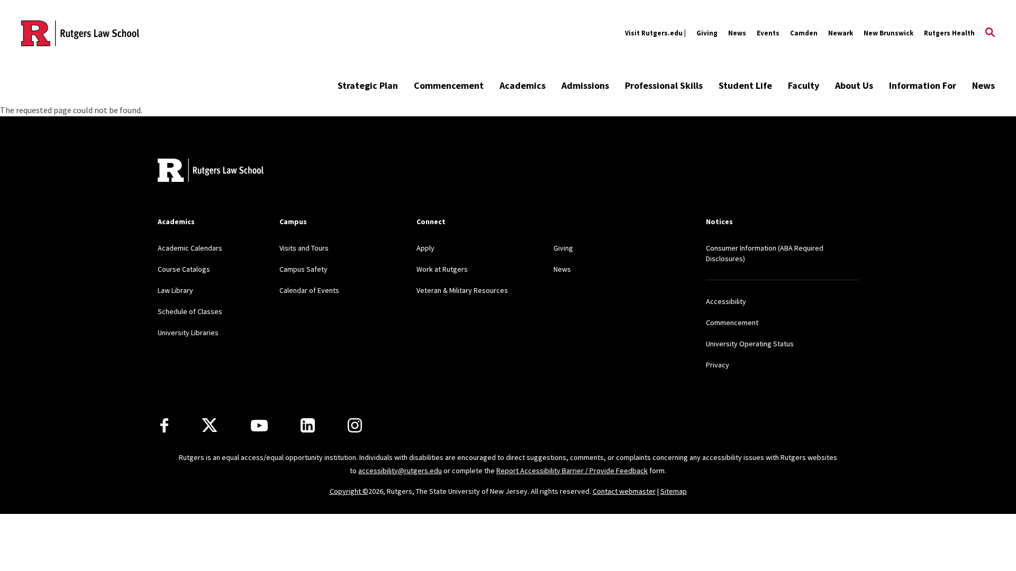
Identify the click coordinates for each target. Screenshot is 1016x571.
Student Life (745, 85)
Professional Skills (664, 85)
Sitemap (673, 491)
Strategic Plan (368, 85)
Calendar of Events (309, 290)
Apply (425, 248)
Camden (804, 33)
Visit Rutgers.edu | (655, 33)
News (737, 33)
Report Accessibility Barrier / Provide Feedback (572, 470)
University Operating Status (750, 343)
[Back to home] (211, 172)
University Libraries (188, 332)
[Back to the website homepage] (80, 33)
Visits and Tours (304, 248)
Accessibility (726, 301)
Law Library (175, 290)
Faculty (803, 85)
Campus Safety (303, 269)
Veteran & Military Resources (462, 290)
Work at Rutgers (442, 269)
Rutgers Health (949, 33)
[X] (209, 426)
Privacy (717, 365)
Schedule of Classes (190, 311)
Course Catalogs (184, 269)
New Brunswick (888, 33)
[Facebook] (164, 425)
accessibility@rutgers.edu (400, 470)
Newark (840, 33)
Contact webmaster (624, 491)
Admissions (585, 85)
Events (768, 33)
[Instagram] (355, 425)
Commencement (449, 85)
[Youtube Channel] (259, 425)
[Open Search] (990, 33)
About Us (854, 85)
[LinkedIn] (308, 425)
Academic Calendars (190, 248)
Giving (707, 33)
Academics (523, 85)
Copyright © (349, 491)
